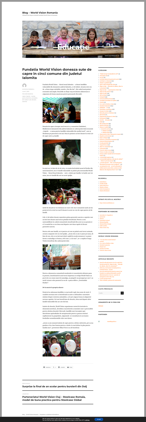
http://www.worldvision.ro (107, 203)
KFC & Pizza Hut (104, 123)
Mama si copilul (104, 127)
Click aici (100, 306)
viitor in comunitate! (105, 146)
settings (87, 420)
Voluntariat (103, 148)
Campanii (102, 97)
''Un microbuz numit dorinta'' (108, 239)
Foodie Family (103, 183)
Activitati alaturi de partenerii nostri (109, 79)
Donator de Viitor (104, 248)
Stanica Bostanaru (105, 191)
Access (101, 77)
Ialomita (24, 101)
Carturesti (102, 217)
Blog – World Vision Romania (40, 12)
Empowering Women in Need (107, 116)
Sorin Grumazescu (105, 189)
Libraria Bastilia (104, 222)
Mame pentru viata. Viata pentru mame (110, 134)
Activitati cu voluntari (105, 81)
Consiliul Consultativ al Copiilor (108, 100)
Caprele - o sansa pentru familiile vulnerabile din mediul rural (29, 98)
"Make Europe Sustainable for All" (109, 74)
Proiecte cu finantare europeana (108, 139)
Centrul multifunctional (106, 98)
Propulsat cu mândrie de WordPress (49, 414)
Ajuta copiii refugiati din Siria (107, 84)
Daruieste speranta (105, 245)
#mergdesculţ (103, 75)
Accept (99, 419)
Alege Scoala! (103, 93)
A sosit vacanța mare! (105, 278)
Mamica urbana (104, 187)
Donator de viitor (104, 111)
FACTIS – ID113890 (105, 120)
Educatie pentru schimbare (107, 113)
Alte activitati (103, 95)
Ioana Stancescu (104, 185)
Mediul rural (105, 130)
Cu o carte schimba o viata (107, 104)
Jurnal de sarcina (105, 129)
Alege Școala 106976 (105, 91)
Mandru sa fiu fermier (106, 136)
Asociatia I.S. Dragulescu (106, 215)
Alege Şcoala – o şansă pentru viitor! (109, 90)
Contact (102, 241)
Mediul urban (106, 132)
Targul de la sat (104, 145)
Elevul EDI (102, 114)
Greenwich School (105, 220)
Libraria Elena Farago (105, 224)
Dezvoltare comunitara (106, 109)
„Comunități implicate (106, 157)
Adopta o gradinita (105, 83)
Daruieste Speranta (27, 93)
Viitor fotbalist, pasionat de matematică (110, 280)
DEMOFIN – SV (104, 107)
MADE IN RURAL (104, 125)
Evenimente (103, 118)
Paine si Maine (103, 138)
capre (23, 96)
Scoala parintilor (104, 143)
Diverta (102, 218)
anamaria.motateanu (28, 89)
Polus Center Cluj (104, 227)
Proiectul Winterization (106, 141)
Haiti (101, 122)
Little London (103, 226)
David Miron (103, 182)
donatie (34, 99)
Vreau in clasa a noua (105, 150)
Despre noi (103, 247)
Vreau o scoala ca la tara (106, 152)
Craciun (102, 102)
